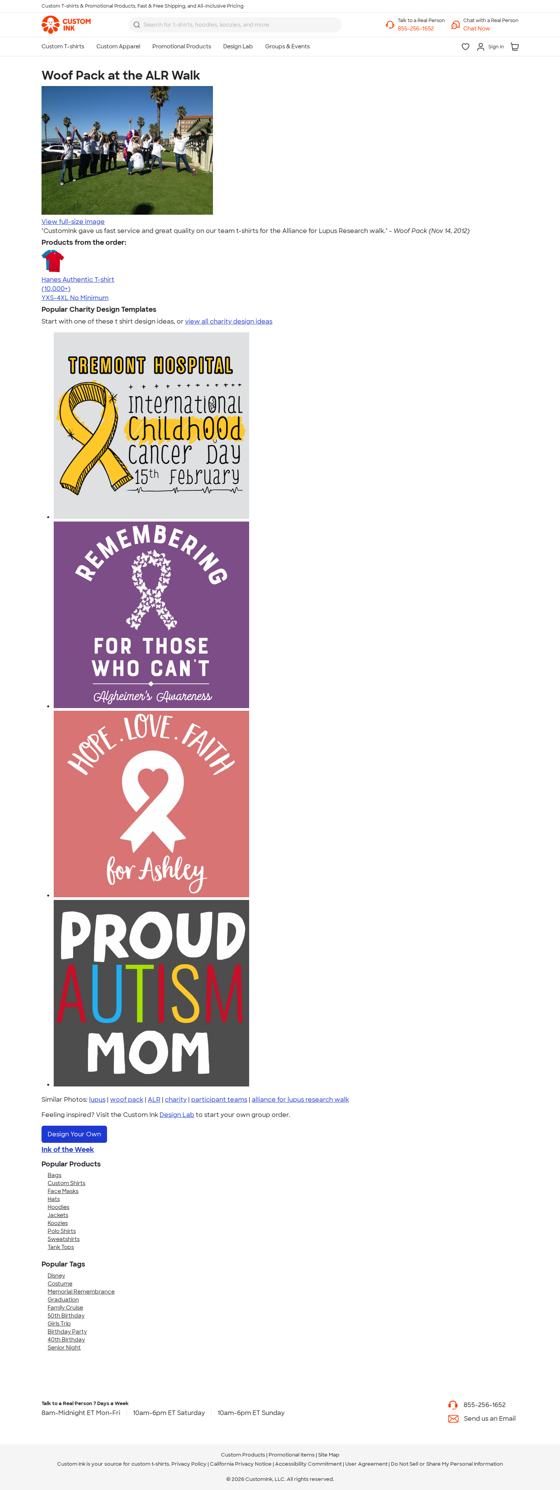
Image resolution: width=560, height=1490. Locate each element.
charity (176, 1100)
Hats (54, 1199)
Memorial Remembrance (81, 1291)
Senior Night (64, 1347)
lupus (97, 1100)
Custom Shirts (66, 1183)
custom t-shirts (150, 1464)
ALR (154, 1100)
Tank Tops (61, 1247)
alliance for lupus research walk (300, 1100)
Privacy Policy (188, 1464)
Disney (56, 1275)
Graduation (63, 1299)
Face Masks (63, 1191)
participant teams (219, 1100)
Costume (60, 1283)
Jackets (58, 1215)
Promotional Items (292, 1455)
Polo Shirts (62, 1231)
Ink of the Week (68, 1149)
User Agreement (366, 1464)
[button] (490, 29)
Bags (54, 1175)
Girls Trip (59, 1323)
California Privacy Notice (241, 1464)
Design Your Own (74, 1134)
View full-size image (73, 222)
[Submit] (137, 24)
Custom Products (243, 1455)
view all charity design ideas (228, 321)
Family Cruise (65, 1307)
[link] (66, 25)
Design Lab (177, 1115)
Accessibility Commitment (308, 1464)
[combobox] (235, 24)
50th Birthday (66, 1315)
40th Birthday (66, 1339)
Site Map (328, 1455)
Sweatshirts (64, 1239)
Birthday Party (67, 1331)
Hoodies (58, 1207)
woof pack (126, 1100)
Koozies (58, 1223)
